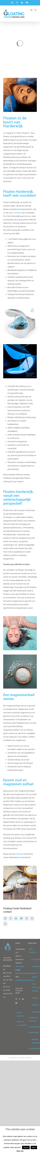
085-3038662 (19, 966)
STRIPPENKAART (32, 1049)
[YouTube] (16, 1003)
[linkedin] (16, 918)
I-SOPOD (33, 975)
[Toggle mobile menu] (36, 10)
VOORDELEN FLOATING (32, 1019)
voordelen (17, 213)
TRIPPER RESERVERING (33, 1041)
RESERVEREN (32, 1033)
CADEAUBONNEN (32, 1027)
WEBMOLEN (29, 1057)
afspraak (19, 854)
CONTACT (33, 1005)
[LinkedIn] (23, 999)
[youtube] (21, 918)
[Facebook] (19, 999)
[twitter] (27, 918)
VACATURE (33, 1012)
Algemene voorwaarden (20, 1023)
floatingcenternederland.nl (24, 980)
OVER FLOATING (32, 951)
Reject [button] (34, 1147)
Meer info (20, 1151)
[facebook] (11, 918)
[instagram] (5, 918)
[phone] (5, 924)
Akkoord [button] (25, 1147)
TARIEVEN (33, 966)
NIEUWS (33, 998)
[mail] (32, 918)
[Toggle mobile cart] (31, 10)
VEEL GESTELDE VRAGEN (33, 987)
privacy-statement (20, 1014)
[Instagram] (16, 999)
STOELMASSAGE (33, 959)
